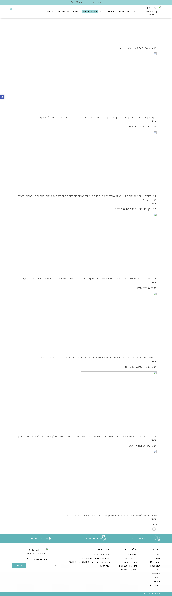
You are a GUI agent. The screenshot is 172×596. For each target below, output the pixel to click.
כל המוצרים (124, 11)
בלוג (102, 11)
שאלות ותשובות (63, 11)
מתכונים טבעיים (90, 11)
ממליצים (76, 11)
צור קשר (50, 11)
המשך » (153, 120)
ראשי (134, 11)
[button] (2, 97)
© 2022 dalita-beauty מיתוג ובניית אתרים (146, 594)
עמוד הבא (152, 524)
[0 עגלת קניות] (13, 11)
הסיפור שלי (111, 11)
